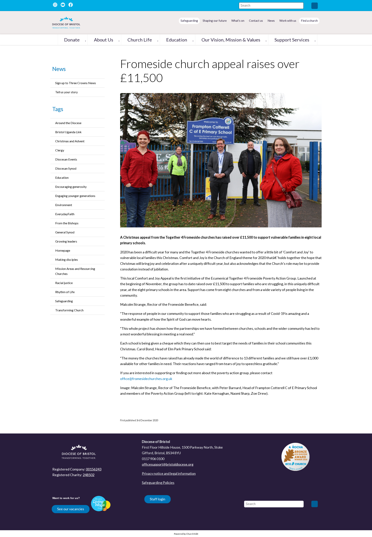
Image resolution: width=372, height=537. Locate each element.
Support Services (292, 39)
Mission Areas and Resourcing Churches (75, 271)
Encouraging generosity (71, 186)
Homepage (62, 250)
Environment (63, 205)
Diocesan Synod (65, 168)
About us (103, 39)
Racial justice (64, 283)
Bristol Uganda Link (68, 132)
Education (176, 39)
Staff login (157, 499)
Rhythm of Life (65, 292)
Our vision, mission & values (231, 39)
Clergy (59, 150)
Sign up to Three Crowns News (75, 83)
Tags (57, 109)
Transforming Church (69, 310)
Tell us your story (66, 92)
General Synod (64, 232)
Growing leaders (66, 241)
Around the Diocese (68, 123)
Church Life (139, 39)
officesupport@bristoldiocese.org (167, 464)
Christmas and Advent (69, 141)
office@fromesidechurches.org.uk (146, 378)
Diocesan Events (66, 159)
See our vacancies (70, 509)
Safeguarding (64, 301)
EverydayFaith (64, 214)
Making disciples (66, 259)
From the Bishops (66, 223)
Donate (72, 39)
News (59, 69)
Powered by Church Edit (186, 534)
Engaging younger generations (75, 196)
